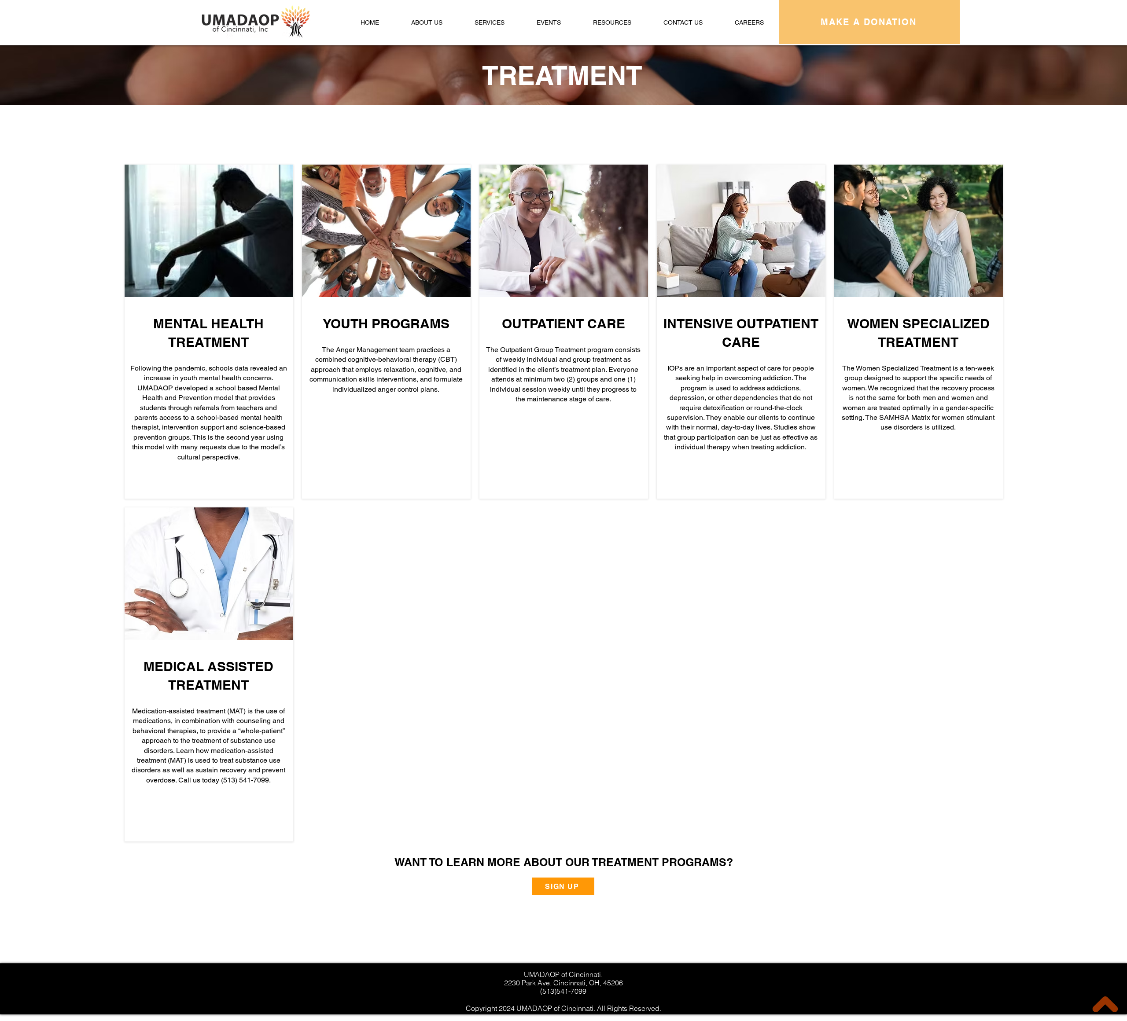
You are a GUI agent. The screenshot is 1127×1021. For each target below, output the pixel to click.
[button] (489, 22)
